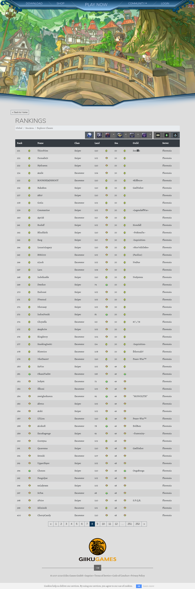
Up (97, 567)
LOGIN (165, 3)
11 (109, 524)
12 (116, 524)
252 (138, 524)
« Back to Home (20, 112)
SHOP (60, 3)
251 (130, 524)
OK (139, 586)
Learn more (148, 586)
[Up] (97, 570)
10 (103, 524)
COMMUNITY (136, 3)
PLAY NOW (96, 4)
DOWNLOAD (34, 3)
